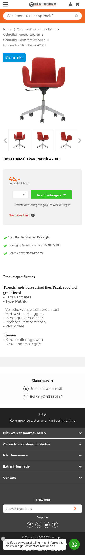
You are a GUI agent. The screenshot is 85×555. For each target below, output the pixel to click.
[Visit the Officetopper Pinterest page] (55, 525)
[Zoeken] (76, 16)
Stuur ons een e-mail (46, 389)
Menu (5, 4)
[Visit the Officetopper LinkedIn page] (47, 525)
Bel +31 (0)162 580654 (46, 396)
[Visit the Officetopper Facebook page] (30, 525)
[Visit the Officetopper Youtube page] (38, 525)
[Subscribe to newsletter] (75, 508)
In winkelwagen (49, 195)
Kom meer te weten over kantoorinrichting (43, 421)
